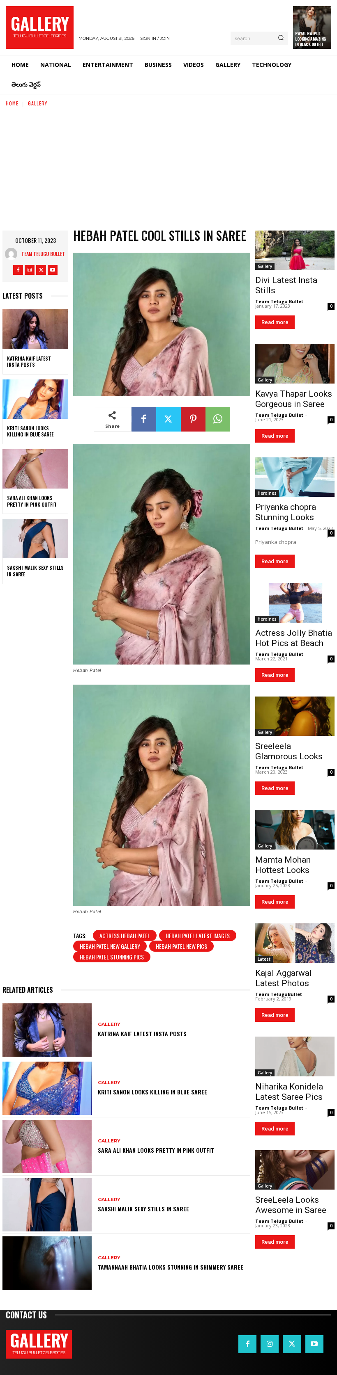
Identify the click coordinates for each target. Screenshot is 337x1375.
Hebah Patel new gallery (110, 946)
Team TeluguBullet (278, 994)
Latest (264, 959)
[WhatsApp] (217, 419)
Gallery (37, 103)
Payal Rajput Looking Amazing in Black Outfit (310, 38)
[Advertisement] (168, 169)
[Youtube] (53, 270)
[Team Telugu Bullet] (13, 254)
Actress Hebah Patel (124, 935)
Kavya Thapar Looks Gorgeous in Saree (293, 399)
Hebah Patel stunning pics (112, 956)
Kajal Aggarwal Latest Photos (283, 978)
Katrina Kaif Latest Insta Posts (29, 361)
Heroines (267, 493)
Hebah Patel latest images (198, 935)
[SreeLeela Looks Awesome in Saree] (295, 1170)
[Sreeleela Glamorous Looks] (295, 716)
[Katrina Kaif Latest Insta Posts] (35, 329)
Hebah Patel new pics (181, 946)
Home (12, 103)
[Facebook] (18, 270)
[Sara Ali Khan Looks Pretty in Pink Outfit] (35, 469)
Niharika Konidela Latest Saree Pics (289, 1092)
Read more (275, 322)
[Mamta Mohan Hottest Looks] (295, 830)
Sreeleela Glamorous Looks (289, 751)
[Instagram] (30, 270)
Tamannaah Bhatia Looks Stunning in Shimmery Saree (170, 1267)
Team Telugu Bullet (43, 253)
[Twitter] (41, 270)
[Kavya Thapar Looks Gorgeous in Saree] (295, 364)
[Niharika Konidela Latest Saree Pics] (295, 1056)
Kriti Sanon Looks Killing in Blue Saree (30, 431)
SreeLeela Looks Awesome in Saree (290, 1205)
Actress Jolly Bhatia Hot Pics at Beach (293, 638)
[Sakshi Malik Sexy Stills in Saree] (35, 538)
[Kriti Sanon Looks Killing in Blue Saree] (35, 399)
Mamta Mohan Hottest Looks (283, 865)
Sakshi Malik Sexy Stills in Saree (35, 571)
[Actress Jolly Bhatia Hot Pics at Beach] (295, 603)
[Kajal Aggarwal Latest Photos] (295, 943)
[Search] (281, 38)
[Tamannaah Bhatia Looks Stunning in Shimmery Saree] (47, 1263)
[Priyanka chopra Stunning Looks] (295, 477)
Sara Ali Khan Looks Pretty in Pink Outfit (32, 501)
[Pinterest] (193, 419)
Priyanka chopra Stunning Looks (285, 512)
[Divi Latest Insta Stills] (295, 250)
